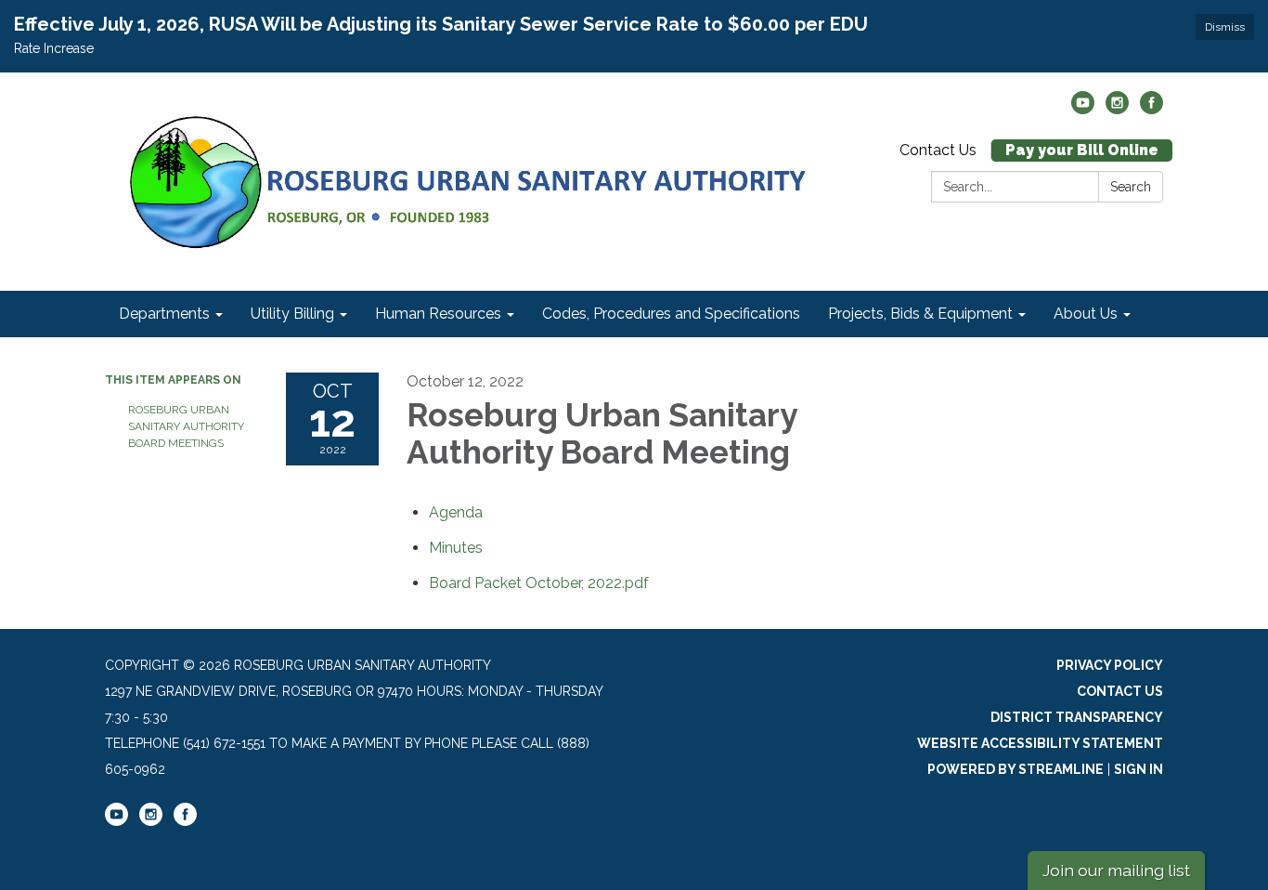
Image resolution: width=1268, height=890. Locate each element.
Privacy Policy (1109, 665)
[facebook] (1151, 109)
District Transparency (1076, 717)
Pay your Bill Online (1081, 150)
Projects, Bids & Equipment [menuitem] (920, 313)
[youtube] (1082, 109)
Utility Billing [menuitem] (292, 313)
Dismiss (1225, 26)
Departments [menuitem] (164, 313)
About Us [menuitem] (1086, 313)
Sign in (1138, 769)
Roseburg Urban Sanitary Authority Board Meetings (186, 426)
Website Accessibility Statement (1040, 743)
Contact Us (938, 150)
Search (1130, 186)
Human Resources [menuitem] (438, 313)
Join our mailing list (1116, 870)
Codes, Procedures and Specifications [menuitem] (671, 313)
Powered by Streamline (1015, 769)
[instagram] (1117, 109)
